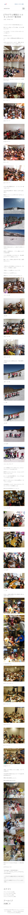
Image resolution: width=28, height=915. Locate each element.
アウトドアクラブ (7, 892)
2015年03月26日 (14, 870)
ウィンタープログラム (9, 871)
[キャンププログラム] (14, 4)
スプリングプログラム (19, 871)
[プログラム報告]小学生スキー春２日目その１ (14, 877)
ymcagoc (7, 870)
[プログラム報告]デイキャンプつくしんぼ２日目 (13, 881)
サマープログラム (7, 895)
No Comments (7, 873)
